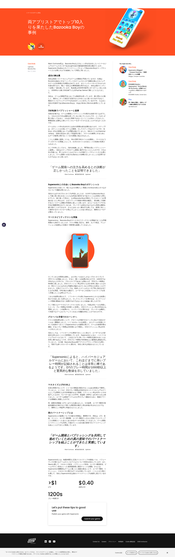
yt (54, 542)
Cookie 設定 (118, 552)
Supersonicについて (39, 4)
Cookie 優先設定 (130, 541)
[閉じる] (167, 553)
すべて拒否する (131, 552)
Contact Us (96, 541)
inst (50, 542)
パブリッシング (16, 4)
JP (172, 4)
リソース (27, 4)
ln (45, 542)
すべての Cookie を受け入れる (148, 552)
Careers (104, 541)
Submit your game (92, 519)
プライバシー (112, 541)
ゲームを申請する (161, 4)
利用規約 (120, 541)
